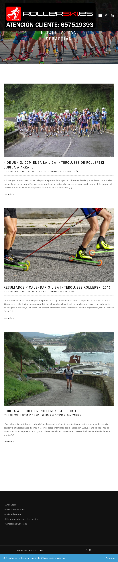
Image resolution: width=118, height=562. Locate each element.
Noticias (69, 291)
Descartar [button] (110, 558)
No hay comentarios (50, 171)
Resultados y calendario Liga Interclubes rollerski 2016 (57, 287)
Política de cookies (14, 514)
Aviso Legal (10, 504)
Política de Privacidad (15, 509)
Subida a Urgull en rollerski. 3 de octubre (44, 411)
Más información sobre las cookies (21, 519)
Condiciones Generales (16, 523)
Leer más (8, 194)
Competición (72, 171)
